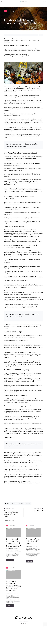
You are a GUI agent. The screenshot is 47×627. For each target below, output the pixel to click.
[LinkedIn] (21, 623)
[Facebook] (25, 623)
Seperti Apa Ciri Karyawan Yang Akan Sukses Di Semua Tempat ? (13, 542)
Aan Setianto (10, 548)
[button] (45, 1)
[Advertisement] (23, 492)
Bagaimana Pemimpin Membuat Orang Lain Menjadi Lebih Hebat (13, 586)
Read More (10, 560)
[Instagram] (23, 623)
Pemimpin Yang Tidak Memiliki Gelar (33, 541)
